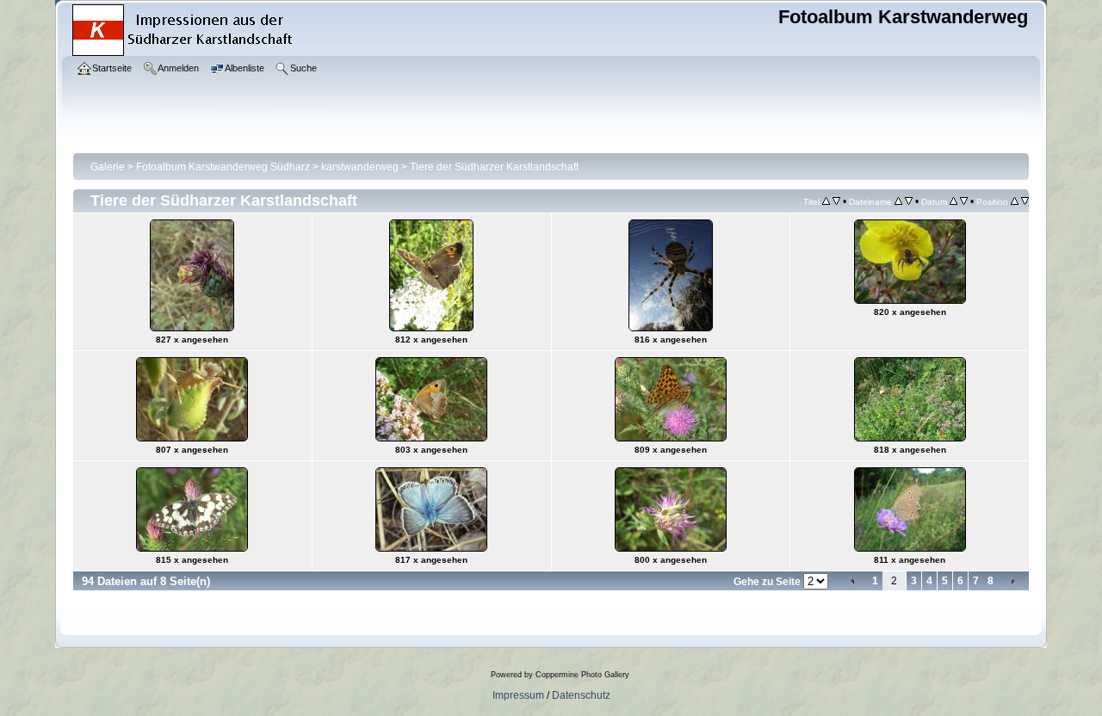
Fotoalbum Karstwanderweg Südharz (223, 167)
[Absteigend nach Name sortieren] (909, 201)
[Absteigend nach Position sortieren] (1025, 201)
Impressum (518, 695)
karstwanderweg (360, 167)
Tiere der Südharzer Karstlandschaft (494, 167)
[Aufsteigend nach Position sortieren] (1014, 201)
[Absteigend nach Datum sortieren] (964, 201)
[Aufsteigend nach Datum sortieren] (953, 201)
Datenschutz (581, 695)
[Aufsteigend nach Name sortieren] (898, 201)
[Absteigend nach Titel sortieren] (836, 201)
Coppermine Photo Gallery (582, 674)
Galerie (107, 167)
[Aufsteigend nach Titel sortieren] (826, 201)
